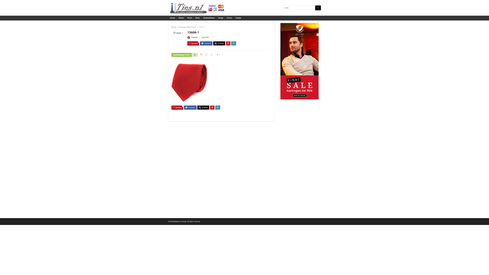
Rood (189, 18)
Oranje (238, 18)
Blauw (181, 18)
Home (172, 18)
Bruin (197, 18)
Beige (220, 18)
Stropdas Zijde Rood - (187, 27)
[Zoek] (318, 7)
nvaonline (194, 37)
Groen (229, 18)
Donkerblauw (209, 18)
